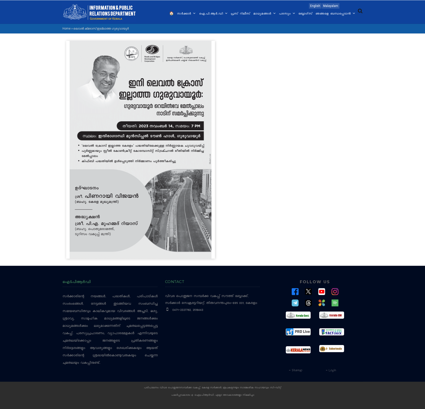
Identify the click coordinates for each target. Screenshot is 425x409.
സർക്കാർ (185, 14)
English (315, 6)
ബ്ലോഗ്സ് (305, 14)
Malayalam (330, 6)
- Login (331, 370)
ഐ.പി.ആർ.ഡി (212, 14)
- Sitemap (295, 370)
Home (66, 28)
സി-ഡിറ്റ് (275, 388)
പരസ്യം (285, 14)
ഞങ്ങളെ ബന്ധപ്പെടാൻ (334, 14)
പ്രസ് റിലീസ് (240, 14)
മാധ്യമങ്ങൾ (263, 14)
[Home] (99, 11)
